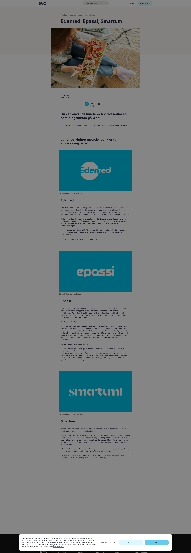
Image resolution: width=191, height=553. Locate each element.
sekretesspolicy (59, 546)
